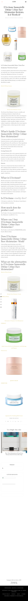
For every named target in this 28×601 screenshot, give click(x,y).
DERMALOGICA (5, 296)
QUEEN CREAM (14, 380)
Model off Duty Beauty (6, 272)
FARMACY (3, 323)
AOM (14, 1)
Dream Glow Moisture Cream (14, 109)
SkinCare (20, 17)
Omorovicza (4, 350)
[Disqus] (14, 519)
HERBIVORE (4, 383)
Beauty (16, 17)
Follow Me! (14, 583)
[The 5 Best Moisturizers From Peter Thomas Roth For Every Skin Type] (14, 442)
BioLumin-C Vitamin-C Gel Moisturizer (14, 320)
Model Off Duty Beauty (6, 86)
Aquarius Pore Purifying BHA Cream (14, 415)
